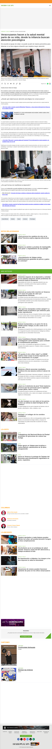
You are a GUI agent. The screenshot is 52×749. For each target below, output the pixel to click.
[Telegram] (11, 84)
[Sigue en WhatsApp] (48, 84)
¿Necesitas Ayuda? (26, 736)
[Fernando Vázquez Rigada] (3, 526)
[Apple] (30, 739)
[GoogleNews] (27, 739)
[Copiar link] (17, 84)
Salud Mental (5, 219)
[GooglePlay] (33, 739)
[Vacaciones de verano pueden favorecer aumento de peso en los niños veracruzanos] (9, 571)
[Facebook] (2, 84)
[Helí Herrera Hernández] (3, 519)
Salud (19, 219)
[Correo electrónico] (14, 84)
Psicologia (32, 219)
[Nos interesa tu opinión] (26, 728)
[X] (5, 84)
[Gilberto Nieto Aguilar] (3, 512)
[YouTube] (24, 739)
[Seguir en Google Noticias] (50, 84)
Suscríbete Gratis (26, 636)
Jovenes (25, 219)
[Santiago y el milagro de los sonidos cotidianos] (9, 419)
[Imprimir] (20, 84)
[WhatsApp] (8, 84)
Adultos (12, 219)
